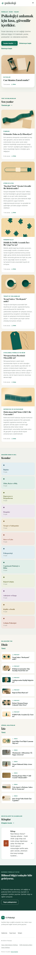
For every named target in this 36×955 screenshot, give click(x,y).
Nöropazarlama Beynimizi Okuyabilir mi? (14, 356)
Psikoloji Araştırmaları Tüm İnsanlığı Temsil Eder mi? (21, 670)
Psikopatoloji (9, 239)
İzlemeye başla (6, 48)
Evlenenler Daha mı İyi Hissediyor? (18, 134)
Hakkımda (4, 933)
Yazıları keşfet (8, 43)
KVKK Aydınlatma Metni (25, 945)
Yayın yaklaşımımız (10, 902)
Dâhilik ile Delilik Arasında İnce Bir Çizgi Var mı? (16, 243)
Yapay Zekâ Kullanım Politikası (9, 945)
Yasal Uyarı (12, 933)
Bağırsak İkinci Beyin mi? (20, 692)
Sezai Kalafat (14, 951)
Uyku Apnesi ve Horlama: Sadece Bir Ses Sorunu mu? (22, 788)
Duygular (7, 77)
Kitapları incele (6, 823)
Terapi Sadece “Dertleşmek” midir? (15, 300)
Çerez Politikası (5, 947)
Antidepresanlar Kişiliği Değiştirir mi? (22, 681)
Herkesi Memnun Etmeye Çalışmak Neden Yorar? (20, 704)
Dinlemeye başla (25, 43)
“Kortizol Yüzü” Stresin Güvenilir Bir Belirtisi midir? (17, 187)
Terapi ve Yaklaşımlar (12, 296)
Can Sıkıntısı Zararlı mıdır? (16, 80)
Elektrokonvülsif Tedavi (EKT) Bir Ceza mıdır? (17, 413)
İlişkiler (7, 131)
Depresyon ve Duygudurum (13, 409)
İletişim (20, 933)
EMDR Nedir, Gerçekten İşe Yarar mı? (23, 715)
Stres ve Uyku (9, 183)
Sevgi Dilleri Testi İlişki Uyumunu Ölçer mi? (22, 742)
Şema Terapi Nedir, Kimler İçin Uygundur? (21, 799)
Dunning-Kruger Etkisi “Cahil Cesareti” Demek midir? (21, 777)
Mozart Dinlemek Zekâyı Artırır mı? (22, 765)
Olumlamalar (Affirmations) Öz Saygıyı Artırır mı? (22, 754)
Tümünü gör (5, 105)
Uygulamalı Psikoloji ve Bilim (14, 352)
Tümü (3, 648)
